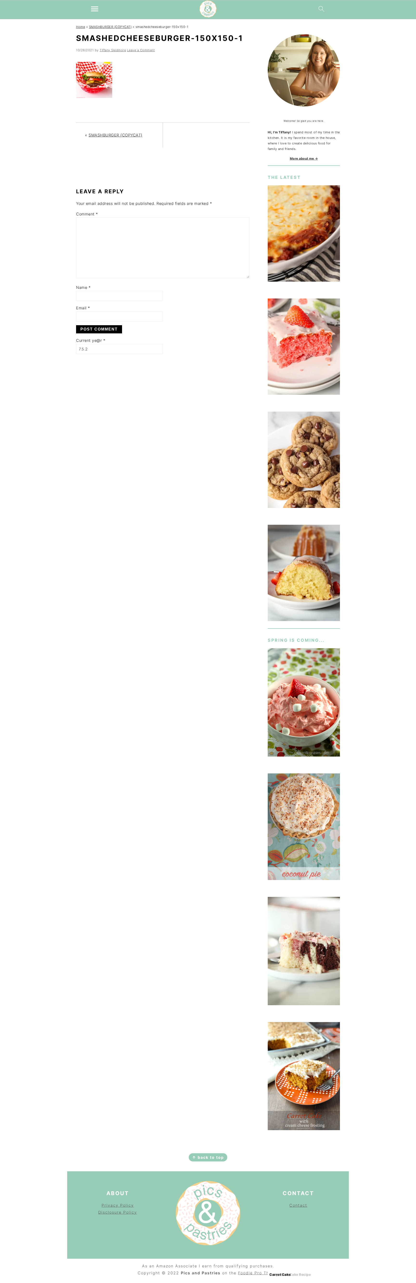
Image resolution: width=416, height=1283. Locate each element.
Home (80, 27)
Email (83, 307)
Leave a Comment (141, 50)
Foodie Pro (251, 1272)
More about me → (304, 158)
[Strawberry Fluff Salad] (304, 703)
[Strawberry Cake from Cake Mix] (304, 347)
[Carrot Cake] (304, 1077)
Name (83, 287)
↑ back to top (208, 1157)
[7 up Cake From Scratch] (304, 574)
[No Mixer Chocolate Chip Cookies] (304, 461)
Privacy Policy (118, 1205)
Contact (298, 1205)
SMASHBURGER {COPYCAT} (110, 27)
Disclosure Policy (117, 1212)
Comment (87, 214)
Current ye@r (90, 340)
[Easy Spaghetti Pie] (304, 234)
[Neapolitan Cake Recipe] (304, 952)
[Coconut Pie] (304, 827)
